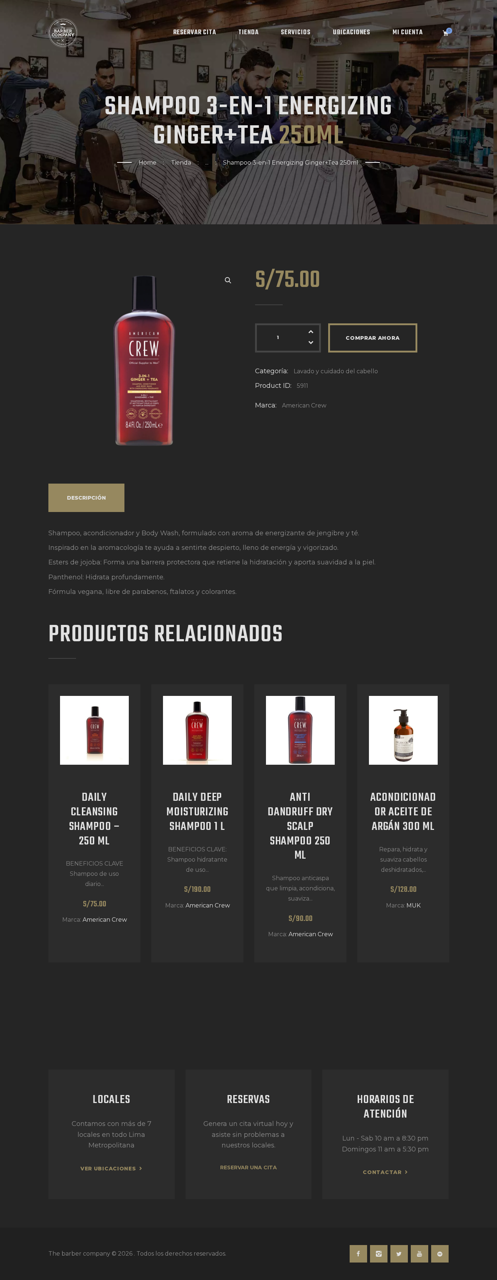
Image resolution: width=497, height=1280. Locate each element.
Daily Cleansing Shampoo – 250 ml (94, 820)
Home (147, 162)
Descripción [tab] (86, 498)
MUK (413, 905)
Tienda (181, 162)
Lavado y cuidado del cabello (336, 371)
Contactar (382, 1172)
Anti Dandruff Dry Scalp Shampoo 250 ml (300, 827)
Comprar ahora (372, 338)
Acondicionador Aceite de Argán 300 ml (403, 812)
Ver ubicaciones (108, 1168)
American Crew (304, 405)
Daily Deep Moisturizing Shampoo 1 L (197, 812)
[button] (228, 280)
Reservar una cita (248, 1167)
